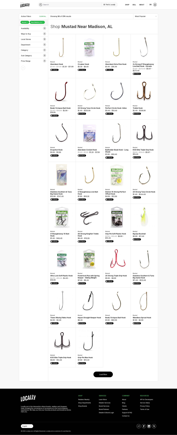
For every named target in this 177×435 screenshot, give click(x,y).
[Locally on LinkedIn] (149, 426)
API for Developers (146, 399)
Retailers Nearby (84, 399)
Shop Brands (82, 406)
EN (150, 4)
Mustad (24, 22)
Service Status (145, 403)
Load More (103, 374)
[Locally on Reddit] (139, 426)
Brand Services (104, 406)
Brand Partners (104, 409)
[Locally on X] (154, 426)
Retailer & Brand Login (106, 412)
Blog (123, 403)
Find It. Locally (110, 4)
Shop (127, 5)
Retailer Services (104, 403)
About (141, 5)
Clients (124, 406)
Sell (134, 5)
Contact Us (125, 416)
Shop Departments (84, 403)
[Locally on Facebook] (144, 426)
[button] (33, 28)
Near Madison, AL (36, 22)
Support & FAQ (127, 412)
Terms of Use (144, 409)
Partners (125, 409)
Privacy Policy (145, 406)
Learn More (103, 399)
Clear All (42, 16)
